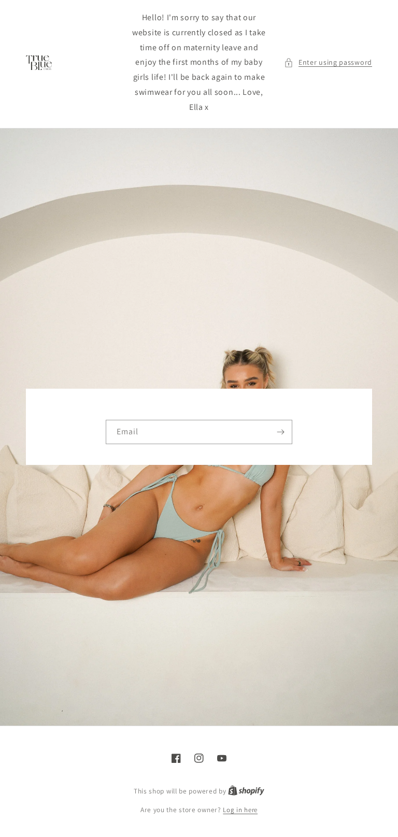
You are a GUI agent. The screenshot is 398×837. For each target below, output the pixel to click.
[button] (328, 62)
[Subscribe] (280, 432)
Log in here (240, 809)
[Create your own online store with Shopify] (246, 791)
